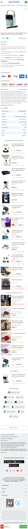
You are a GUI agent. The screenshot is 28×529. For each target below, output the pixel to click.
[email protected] (13, 436)
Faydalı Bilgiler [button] (5, 485)
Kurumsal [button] (4, 488)
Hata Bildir (15, 428)
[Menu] (1, 2)
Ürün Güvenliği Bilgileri (22, 89)
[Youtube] (18, 470)
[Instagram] (14, 470)
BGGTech (4, 38)
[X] (10, 470)
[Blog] (21, 470)
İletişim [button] (3, 492)
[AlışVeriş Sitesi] (26, 2)
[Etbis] (10, 503)
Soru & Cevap (23, 38)
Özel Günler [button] (5, 495)
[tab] (14, 485)
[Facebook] (7, 470)
